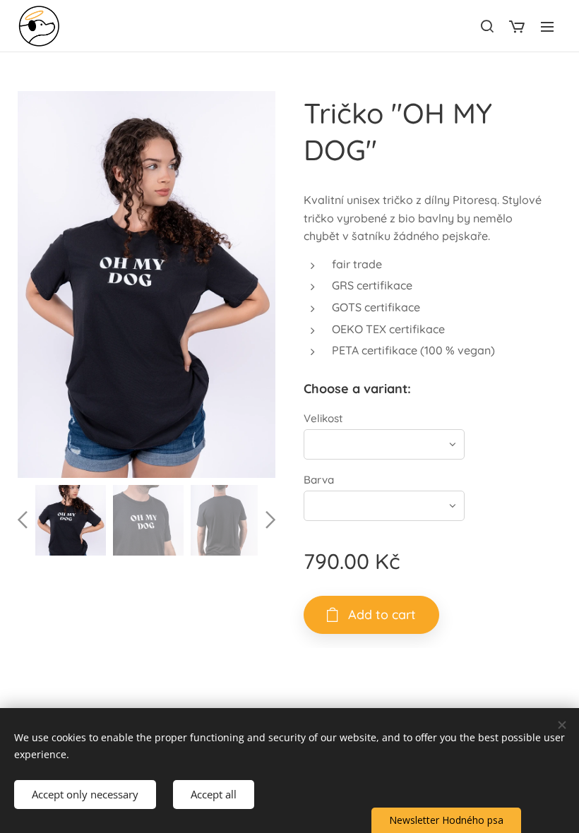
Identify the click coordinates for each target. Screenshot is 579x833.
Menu (547, 26)
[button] (486, 26)
